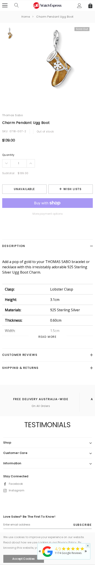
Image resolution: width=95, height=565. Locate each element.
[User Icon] (79, 5)
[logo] (47, 5)
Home (25, 17)
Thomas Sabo (12, 115)
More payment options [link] (47, 214)
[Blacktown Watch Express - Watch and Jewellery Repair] (47, 557)
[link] (9, 34)
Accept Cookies (23, 559)
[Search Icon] (16, 5)
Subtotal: (8, 173)
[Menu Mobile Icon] (5, 5)
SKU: (5, 131)
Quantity (8, 155)
